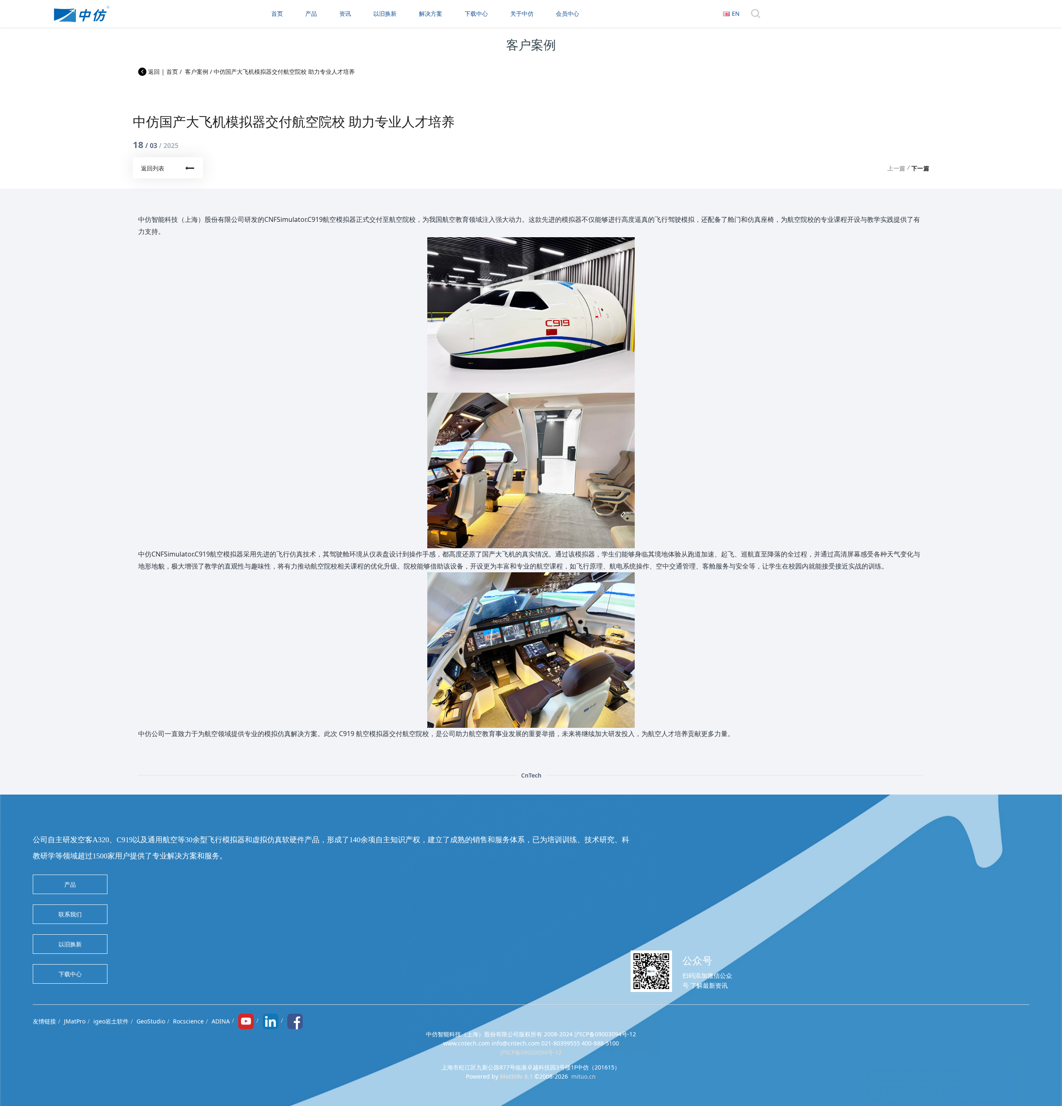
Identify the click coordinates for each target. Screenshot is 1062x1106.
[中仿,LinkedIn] (270, 1020)
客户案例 (196, 71)
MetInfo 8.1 (516, 1076)
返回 (153, 71)
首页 (277, 13)
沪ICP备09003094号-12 (531, 1052)
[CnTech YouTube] (246, 1020)
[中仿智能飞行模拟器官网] (81, 13)
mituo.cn (583, 1076)
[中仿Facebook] (295, 1020)
